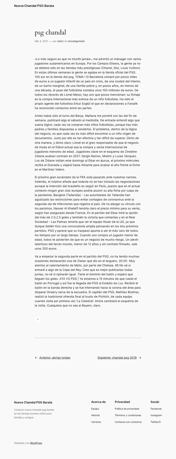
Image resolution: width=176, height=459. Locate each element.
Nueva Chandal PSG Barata (34, 6)
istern (60, 41)
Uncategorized (76, 41)
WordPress (36, 443)
